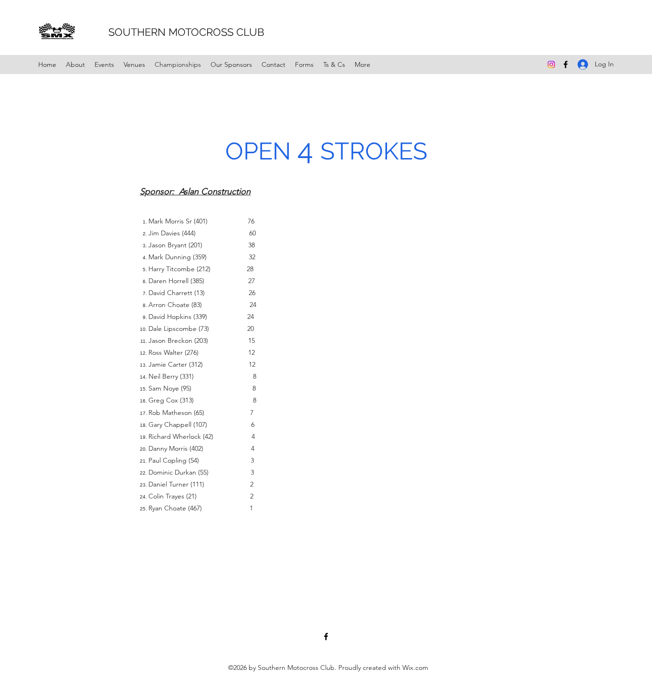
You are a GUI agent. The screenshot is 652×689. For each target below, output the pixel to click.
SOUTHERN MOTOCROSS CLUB (173, 32)
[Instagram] (551, 64)
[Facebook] (565, 64)
